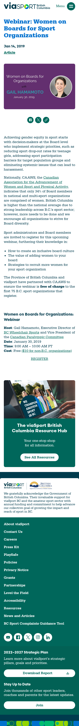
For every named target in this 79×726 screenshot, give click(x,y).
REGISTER (39, 359)
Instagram (38, 637)
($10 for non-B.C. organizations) (47, 351)
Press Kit (11, 547)
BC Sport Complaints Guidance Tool (34, 623)
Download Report (37, 673)
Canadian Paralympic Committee (37, 337)
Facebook (18, 637)
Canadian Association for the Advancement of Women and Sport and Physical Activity (36, 182)
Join (39, 705)
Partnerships (14, 585)
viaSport (27, 5)
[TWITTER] (38, 120)
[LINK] (46, 120)
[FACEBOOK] (30, 120)
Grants (9, 577)
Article (9, 53)
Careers (10, 539)
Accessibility (15, 600)
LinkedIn (48, 637)
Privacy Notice (16, 570)
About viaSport (16, 524)
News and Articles (19, 616)
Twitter (28, 637)
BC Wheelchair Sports (21, 332)
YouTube (8, 637)
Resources (12, 608)
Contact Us (13, 532)
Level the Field (16, 593)
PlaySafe (11, 555)
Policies (10, 562)
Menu (60, 6)
